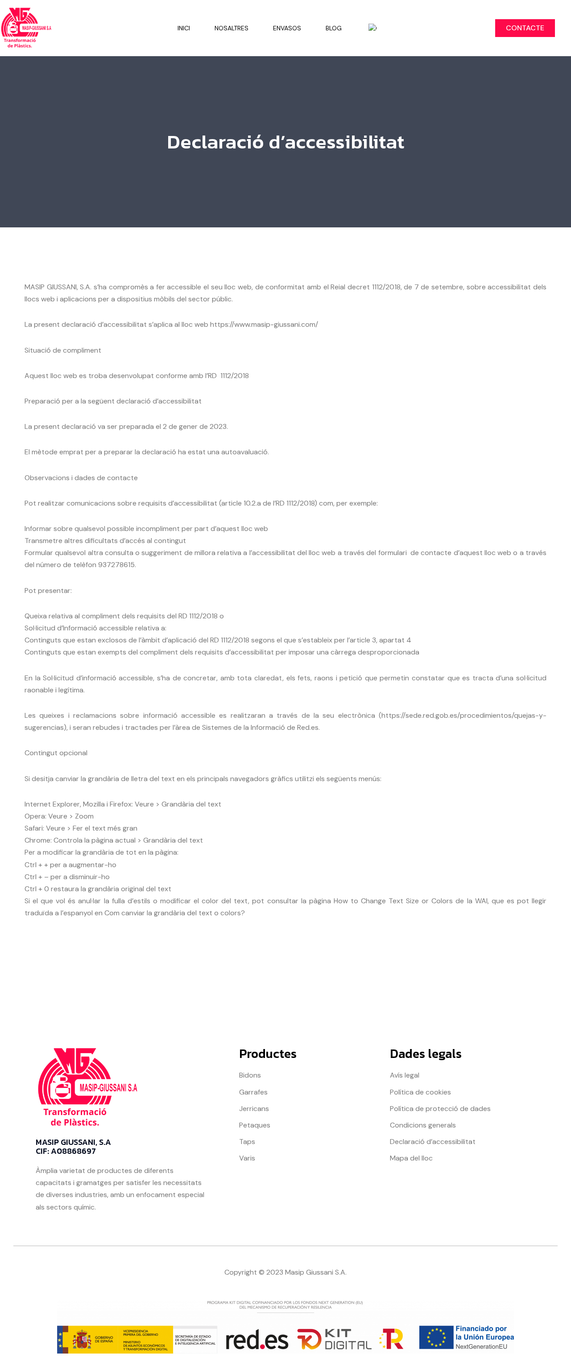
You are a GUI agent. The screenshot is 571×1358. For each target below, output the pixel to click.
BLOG (334, 28)
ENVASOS (287, 28)
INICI (184, 28)
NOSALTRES (231, 28)
